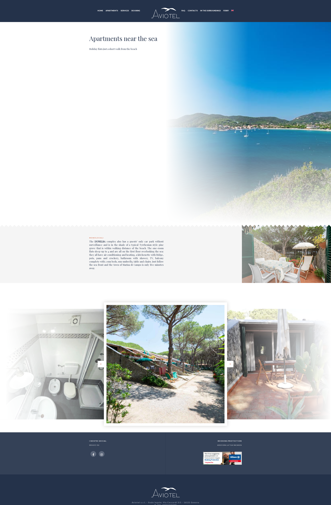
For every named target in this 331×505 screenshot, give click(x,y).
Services (125, 11)
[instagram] (101, 454)
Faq (183, 11)
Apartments (112, 11)
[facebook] (93, 454)
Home (100, 11)
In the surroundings (210, 11)
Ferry (226, 11)
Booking (135, 11)
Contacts (193, 11)
